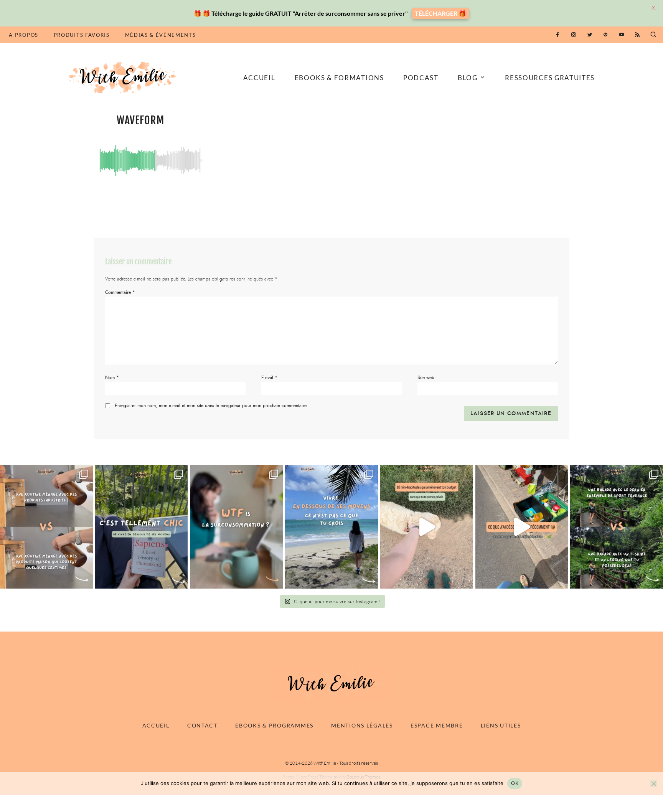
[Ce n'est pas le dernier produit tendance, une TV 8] (46, 526)
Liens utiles (501, 725)
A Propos (23, 35)
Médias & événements (160, 35)
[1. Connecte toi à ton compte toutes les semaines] (426, 526)
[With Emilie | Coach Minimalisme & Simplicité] (123, 77)
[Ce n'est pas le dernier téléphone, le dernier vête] (616, 526)
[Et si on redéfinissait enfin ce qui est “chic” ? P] (141, 526)
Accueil (259, 78)
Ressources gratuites (550, 78)
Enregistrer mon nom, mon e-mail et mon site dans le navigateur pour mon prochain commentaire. (211, 405)
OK (514, 783)
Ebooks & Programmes (274, 725)
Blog (468, 78)
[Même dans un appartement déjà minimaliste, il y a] (521, 526)
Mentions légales (362, 725)
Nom (112, 377)
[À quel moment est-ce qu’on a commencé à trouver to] (236, 526)
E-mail (269, 377)
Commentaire (120, 292)
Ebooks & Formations (339, 78)
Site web (425, 377)
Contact (202, 725)
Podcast (421, 78)
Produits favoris (82, 35)
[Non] (653, 783)
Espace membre (437, 725)
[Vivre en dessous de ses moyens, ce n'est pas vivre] (331, 526)
